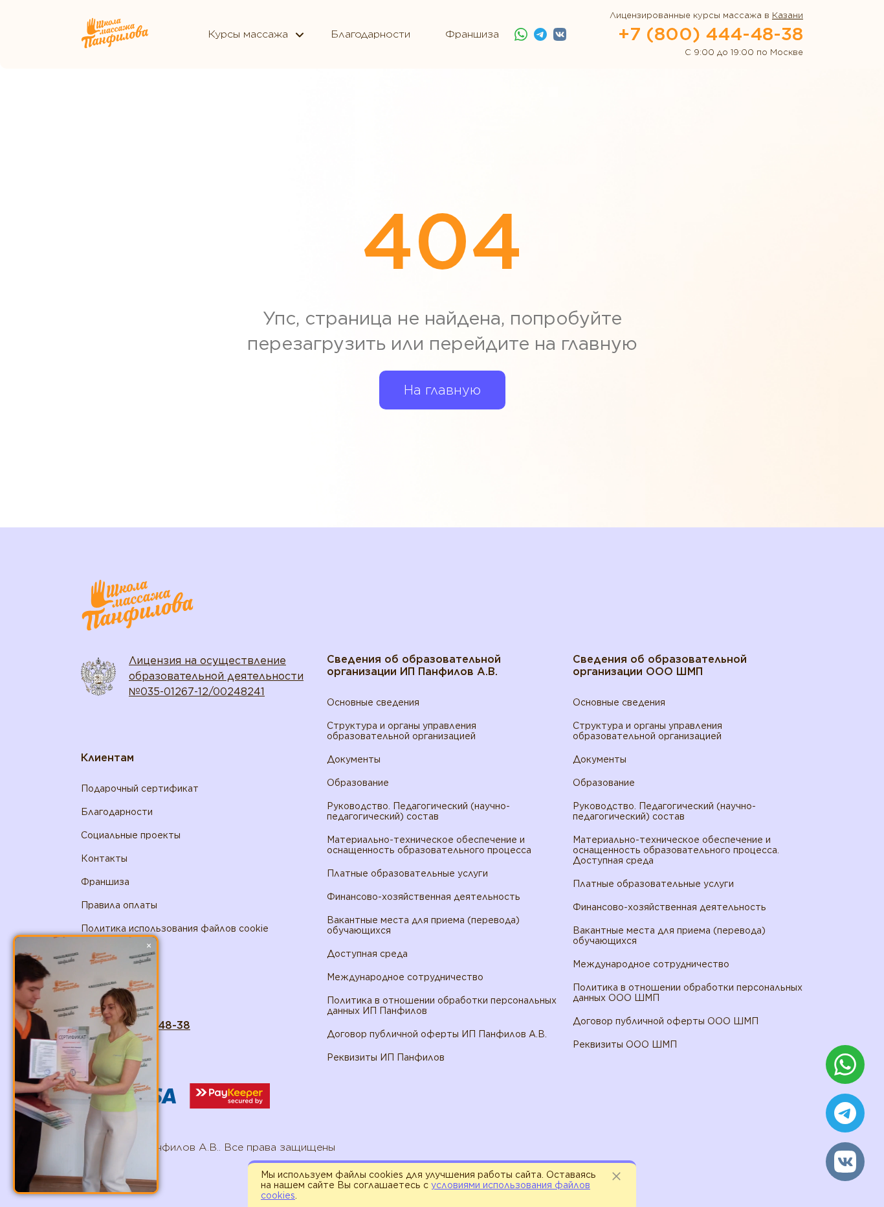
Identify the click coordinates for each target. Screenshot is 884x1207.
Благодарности (117, 812)
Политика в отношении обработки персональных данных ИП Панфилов (442, 1005)
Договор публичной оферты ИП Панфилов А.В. (437, 1034)
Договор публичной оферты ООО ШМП (665, 1021)
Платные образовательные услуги (407, 873)
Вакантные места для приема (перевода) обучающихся (423, 925)
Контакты (104, 858)
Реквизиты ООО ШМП (625, 1044)
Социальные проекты (131, 835)
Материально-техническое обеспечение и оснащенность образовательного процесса (429, 844)
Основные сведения (373, 702)
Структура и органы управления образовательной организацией (401, 730)
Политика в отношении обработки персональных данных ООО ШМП (687, 992)
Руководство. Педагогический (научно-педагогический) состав (418, 811)
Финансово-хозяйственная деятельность (423, 896)
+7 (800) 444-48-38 (710, 34)
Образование (358, 782)
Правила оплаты (119, 905)
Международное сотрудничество (405, 977)
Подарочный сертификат (140, 788)
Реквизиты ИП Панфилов (386, 1057)
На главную (442, 390)
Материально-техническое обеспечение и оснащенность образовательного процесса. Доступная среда (676, 850)
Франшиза (105, 882)
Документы (354, 759)
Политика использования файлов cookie (175, 928)
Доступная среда (367, 953)
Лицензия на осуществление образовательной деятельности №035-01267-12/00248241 (216, 676)
